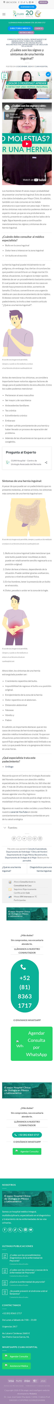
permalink (27, 860)
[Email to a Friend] (29, 838)
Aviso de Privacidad (14, 1386)
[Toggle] (5, 828)
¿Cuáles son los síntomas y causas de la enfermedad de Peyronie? (29, 1271)
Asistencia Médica (26, 32)
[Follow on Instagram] (21, 2)
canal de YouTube (19, 811)
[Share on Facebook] (19, 838)
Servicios (43, 2)
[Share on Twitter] (24, 838)
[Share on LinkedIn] (40, 838)
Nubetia (33, 1393)
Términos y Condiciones (37, 1386)
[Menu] (4, 14)
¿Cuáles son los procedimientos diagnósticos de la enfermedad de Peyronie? (26, 1258)
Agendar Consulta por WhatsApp (36, 1043)
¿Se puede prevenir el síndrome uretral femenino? (28, 1292)
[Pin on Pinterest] (34, 838)
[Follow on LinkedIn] (30, 2)
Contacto (38, 28)
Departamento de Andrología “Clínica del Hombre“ (29, 40)
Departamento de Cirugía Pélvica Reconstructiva (27, 855)
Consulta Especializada (18, 39)
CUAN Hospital (41, 66)
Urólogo (9, 766)
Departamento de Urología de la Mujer (35, 45)
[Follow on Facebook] (19, 2)
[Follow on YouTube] (32, 2)
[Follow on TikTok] (24, 2)
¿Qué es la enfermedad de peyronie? (27, 1281)
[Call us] (27, 2)
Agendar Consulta (29, 1151)
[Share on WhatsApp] (14, 838)
